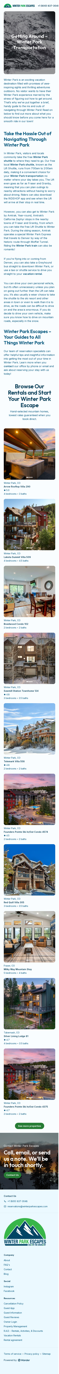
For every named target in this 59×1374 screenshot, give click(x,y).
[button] (16, 1201)
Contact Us (12, 1175)
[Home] (25, 1232)
